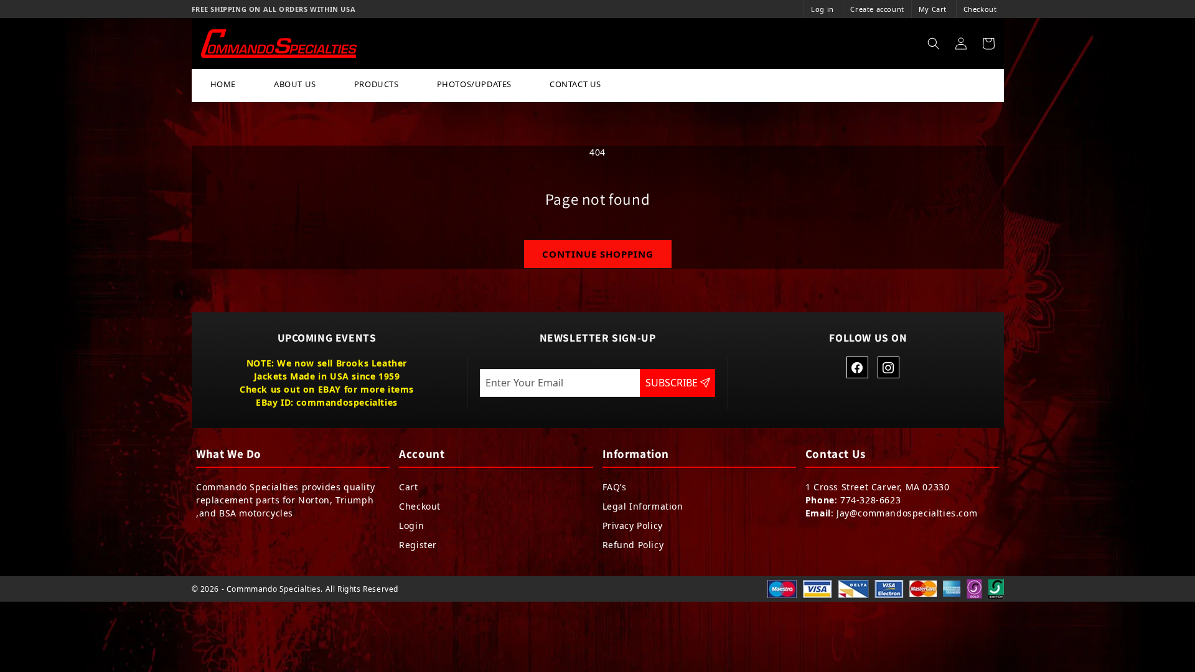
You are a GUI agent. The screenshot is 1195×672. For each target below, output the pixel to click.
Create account (877, 9)
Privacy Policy (632, 525)
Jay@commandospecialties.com (906, 513)
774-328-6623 (870, 500)
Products (376, 84)
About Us (295, 84)
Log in (822, 9)
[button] (933, 43)
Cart (408, 487)
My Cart (933, 9)
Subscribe (672, 383)
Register (418, 545)
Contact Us (575, 84)
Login (411, 525)
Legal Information (642, 506)
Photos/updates (474, 84)
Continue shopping (598, 254)
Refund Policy (633, 545)
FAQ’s (614, 487)
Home (223, 84)
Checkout (980, 9)
